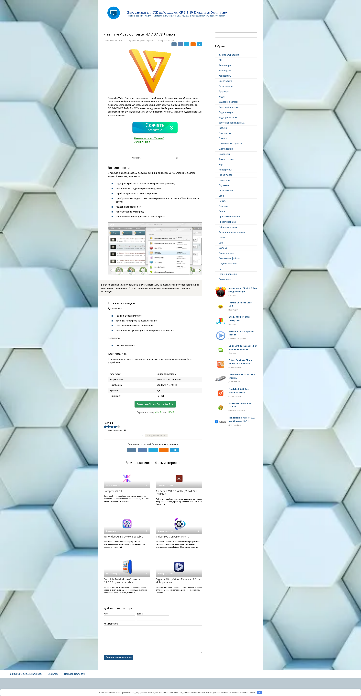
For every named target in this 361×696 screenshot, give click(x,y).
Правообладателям (74, 674)
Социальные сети (228, 263)
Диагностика (225, 133)
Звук (221, 164)
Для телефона (226, 148)
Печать (222, 201)
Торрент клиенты (228, 274)
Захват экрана (226, 159)
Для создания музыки (230, 143)
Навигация (224, 180)
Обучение (224, 185)
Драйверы (224, 154)
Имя (106, 613)
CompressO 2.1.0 (114, 491)
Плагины (223, 206)
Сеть (221, 242)
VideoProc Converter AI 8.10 (173, 536)
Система (223, 248)
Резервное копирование (232, 232)
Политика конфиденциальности (25, 674)
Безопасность (226, 86)
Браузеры (224, 91)
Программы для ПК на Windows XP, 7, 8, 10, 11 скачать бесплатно (177, 12)
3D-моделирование (229, 55)
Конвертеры (225, 169)
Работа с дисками (228, 227)
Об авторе (53, 674)
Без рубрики (225, 81)
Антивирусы (225, 70)
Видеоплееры (226, 112)
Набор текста (225, 175)
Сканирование (226, 253)
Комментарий (111, 623)
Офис (221, 195)
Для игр (223, 138)
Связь (222, 237)
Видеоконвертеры (145, 40)
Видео (222, 96)
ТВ (220, 268)
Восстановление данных (232, 122)
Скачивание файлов (229, 258)
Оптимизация (226, 190)
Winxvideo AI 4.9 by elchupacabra (123, 536)
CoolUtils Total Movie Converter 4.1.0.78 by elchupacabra (122, 581)
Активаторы (225, 65)
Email (140, 613)
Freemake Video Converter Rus (155, 404)
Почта (222, 211)
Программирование (229, 216)
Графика (223, 128)
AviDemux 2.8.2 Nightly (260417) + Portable (176, 492)
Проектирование (227, 222)
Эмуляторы (225, 279)
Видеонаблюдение (229, 107)
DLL (221, 60)
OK (259, 692)
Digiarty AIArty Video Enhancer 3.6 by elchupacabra (178, 581)
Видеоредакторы (228, 117)
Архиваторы (225, 75)
